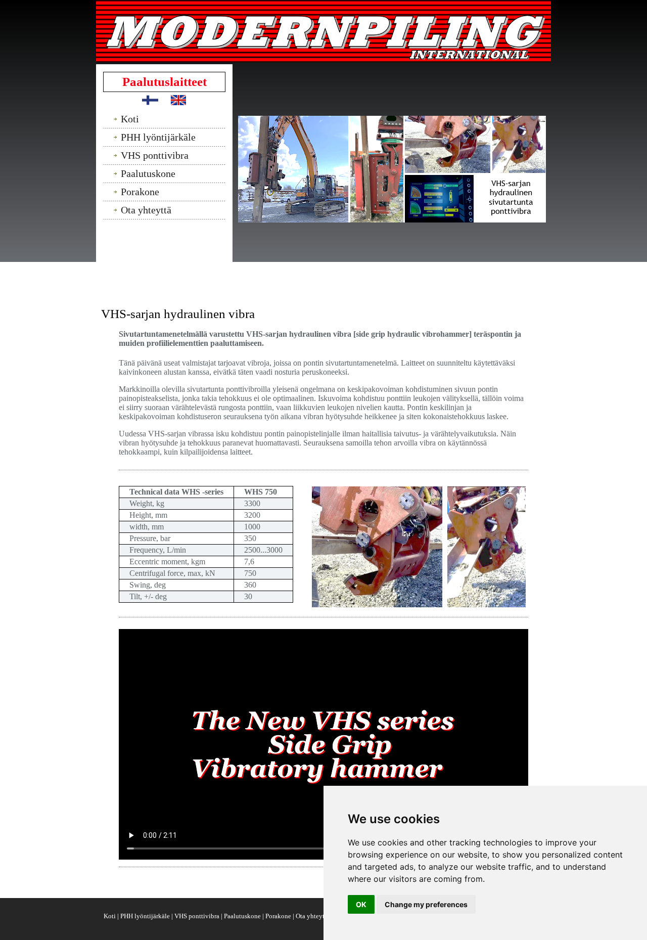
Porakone (279, 916)
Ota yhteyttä (313, 916)
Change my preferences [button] (426, 904)
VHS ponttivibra (197, 916)
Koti (110, 916)
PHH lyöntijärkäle (145, 916)
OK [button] (361, 904)
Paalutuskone (243, 916)
